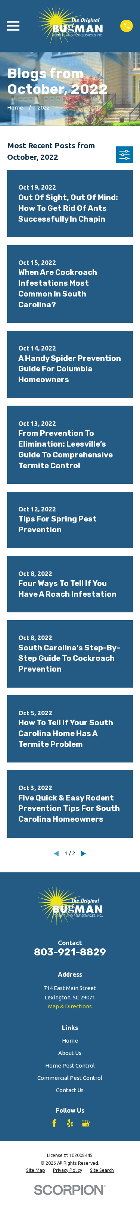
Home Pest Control (70, 1065)
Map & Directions (70, 1006)
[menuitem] (35, 1170)
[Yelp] (70, 1123)
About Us (69, 1053)
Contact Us (70, 1090)
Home (70, 1040)
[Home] (70, 26)
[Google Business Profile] (86, 1123)
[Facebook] (54, 1123)
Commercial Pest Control (69, 1078)
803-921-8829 (70, 952)
